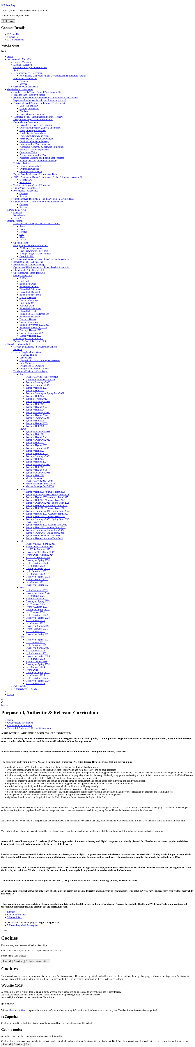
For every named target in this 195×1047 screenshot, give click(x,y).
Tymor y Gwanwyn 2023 (32, 333)
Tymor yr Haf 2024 (35, 409)
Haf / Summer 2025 (35, 604)
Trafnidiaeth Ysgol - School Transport (31, 185)
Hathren (23, 231)
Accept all (18, 961)
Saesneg (23, 84)
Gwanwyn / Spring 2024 (38, 609)
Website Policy (14, 917)
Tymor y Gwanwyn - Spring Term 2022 (45, 530)
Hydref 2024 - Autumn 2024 (39, 554)
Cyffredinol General (29, 168)
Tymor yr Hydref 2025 (37, 423)
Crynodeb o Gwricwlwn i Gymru (36, 125)
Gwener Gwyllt (33, 522)
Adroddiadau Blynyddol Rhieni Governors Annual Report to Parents (53, 75)
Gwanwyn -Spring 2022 (37, 648)
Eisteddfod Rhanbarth (30, 292)
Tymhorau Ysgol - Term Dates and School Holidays (38, 116)
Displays (24, 111)
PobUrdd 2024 (27, 305)
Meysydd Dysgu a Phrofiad (33, 130)
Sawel (22, 226)
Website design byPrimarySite (22, 925)
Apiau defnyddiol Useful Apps (40, 379)
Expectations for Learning (32, 114)
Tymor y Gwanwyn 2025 (38, 418)
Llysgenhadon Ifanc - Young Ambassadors (40, 360)
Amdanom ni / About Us (19, 59)
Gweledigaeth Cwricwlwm (33, 133)
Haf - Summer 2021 (35, 582)
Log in (10, 694)
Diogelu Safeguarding (30, 166)
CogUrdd (24, 281)
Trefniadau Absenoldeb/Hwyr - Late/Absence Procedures (41, 259)
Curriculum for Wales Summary (35, 144)
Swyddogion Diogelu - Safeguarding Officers (35, 346)
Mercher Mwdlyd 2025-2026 (40, 486)
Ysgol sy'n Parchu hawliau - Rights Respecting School (39, 100)
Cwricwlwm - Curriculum (25, 122)
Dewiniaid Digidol (28, 355)
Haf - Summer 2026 (35, 683)
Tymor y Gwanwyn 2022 (38, 385)
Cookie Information (16, 914)
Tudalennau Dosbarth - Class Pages (30, 371)
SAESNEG (25, 182)
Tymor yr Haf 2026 (35, 426)
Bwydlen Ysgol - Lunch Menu (28, 262)
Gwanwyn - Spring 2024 (38, 560)
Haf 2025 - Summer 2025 (38, 549)
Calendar (17, 212)
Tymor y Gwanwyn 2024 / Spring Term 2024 (47, 511)
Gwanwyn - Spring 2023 (38, 568)
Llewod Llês (26, 357)
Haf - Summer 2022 (35, 574)
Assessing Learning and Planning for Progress (42, 158)
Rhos (22, 237)
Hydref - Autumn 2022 (37, 571)
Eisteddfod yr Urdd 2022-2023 (34, 324)
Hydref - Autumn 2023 (37, 563)
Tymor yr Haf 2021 (35, 390)
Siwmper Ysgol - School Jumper (35, 253)
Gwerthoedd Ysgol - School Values (30, 67)
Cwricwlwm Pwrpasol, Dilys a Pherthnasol (40, 127)
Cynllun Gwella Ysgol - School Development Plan (37, 92)
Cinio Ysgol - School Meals (26, 188)
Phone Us (14, 34)
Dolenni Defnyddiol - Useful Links (30, 341)
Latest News (19, 218)
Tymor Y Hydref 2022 (36, 398)
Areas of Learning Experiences (34, 149)
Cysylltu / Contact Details (25, 86)
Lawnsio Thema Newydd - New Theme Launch (36, 223)
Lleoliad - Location (22, 64)
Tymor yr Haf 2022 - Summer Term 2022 (46, 527)
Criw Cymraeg (27, 363)
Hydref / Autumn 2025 (37, 590)
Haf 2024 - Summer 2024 (38, 557)
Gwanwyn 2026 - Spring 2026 (40, 544)
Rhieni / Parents (15, 220)
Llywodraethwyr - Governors (27, 73)
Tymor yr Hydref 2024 (37, 415)
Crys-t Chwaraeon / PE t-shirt (34, 251)
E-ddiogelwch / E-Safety (25, 689)
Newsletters (19, 215)
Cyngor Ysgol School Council (34, 368)
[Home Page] (8, 5)
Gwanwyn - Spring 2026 (38, 680)
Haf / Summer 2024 (35, 612)
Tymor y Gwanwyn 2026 (38, 382)
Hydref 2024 (32, 669)
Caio (22, 234)
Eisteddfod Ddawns (29, 286)
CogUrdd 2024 (27, 303)
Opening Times (20, 242)
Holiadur (17, 349)
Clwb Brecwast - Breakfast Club (29, 272)
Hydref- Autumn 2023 (36, 661)
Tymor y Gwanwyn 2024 (38, 412)
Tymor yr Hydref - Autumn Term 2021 (44, 538)
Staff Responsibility (29, 105)
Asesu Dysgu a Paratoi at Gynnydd (36, 138)
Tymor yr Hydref (28, 297)
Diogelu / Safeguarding (18, 344)
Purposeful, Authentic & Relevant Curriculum (42, 147)
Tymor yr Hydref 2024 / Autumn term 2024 (46, 505)
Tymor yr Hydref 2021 (37, 387)
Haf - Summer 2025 (35, 675)
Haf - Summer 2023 (35, 565)
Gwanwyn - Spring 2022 (38, 576)
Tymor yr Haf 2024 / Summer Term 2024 (45, 508)
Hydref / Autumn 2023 (37, 606)
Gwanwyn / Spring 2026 (38, 593)
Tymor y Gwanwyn (29, 300)
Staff (15, 70)
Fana (22, 637)
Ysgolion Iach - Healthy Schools (29, 95)
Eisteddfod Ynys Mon (30, 294)
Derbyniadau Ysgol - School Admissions (33, 119)
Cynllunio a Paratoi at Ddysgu (34, 141)
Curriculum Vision (28, 152)
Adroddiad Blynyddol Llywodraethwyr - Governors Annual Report (45, 97)
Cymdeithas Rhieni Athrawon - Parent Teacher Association (41, 267)
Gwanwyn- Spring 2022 (37, 626)
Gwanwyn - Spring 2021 (38, 585)
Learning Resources (29, 108)
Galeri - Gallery (20, 686)
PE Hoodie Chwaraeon (31, 248)
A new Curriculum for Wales (33, 155)
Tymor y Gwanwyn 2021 (38, 431)
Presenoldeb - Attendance (25, 190)
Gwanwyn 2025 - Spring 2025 (40, 552)
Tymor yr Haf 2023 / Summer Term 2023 (45, 516)
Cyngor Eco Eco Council (32, 366)
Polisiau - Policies (21, 163)
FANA (23, 240)
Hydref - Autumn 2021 (37, 579)
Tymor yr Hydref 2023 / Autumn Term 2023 (47, 513)
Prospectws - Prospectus (25, 78)
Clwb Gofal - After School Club (28, 270)
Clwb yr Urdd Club (22, 275)
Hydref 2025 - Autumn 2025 (39, 546)
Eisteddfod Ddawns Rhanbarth (34, 314)
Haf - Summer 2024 (35, 667)
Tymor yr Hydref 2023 (30, 335)
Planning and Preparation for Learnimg (38, 160)
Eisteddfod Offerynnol (30, 289)
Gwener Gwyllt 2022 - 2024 (39, 481)
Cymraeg (24, 81)
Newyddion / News (16, 210)
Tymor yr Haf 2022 (35, 396)
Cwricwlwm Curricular (31, 171)
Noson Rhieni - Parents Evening (28, 264)
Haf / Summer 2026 (35, 596)
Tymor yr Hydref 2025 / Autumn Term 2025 (47, 497)
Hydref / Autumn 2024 (37, 598)
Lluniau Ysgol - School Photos (28, 338)
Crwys (23, 229)
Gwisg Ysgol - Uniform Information (30, 245)
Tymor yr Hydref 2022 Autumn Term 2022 (46, 524)
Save (28, 1044)
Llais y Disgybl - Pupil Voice (27, 352)
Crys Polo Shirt (27, 256)
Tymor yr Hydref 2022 (30, 330)
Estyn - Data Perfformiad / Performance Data (35, 174)
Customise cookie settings (37, 961)
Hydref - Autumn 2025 (37, 678)
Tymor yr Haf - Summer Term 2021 (43, 535)
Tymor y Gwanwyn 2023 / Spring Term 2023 (47, 519)
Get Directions (17, 39)
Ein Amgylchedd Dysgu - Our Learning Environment (39, 103)
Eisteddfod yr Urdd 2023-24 (33, 327)
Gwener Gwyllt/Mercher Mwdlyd (42, 377)
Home (10, 56)
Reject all (6, 961)
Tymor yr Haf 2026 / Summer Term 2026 (45, 491)
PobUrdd (24, 278)
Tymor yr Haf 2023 (35, 404)
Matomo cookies (17, 1010)
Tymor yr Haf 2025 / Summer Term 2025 (45, 500)
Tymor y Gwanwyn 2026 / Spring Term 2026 (47, 494)
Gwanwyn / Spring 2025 (38, 601)
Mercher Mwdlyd (34, 478)
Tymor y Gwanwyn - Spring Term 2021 (45, 393)
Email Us (13, 37)
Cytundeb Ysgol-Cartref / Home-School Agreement (38, 201)
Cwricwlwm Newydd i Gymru (34, 136)
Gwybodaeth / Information (20, 89)
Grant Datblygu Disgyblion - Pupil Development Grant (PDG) (43, 199)
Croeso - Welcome (22, 62)
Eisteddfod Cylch (28, 283)
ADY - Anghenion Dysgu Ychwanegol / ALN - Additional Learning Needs (49, 177)
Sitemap (11, 912)
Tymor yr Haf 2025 (35, 420)
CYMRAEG (26, 179)
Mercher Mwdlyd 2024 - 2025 (40, 483)
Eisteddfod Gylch (28, 311)
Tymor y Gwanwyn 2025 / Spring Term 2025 (47, 502)
